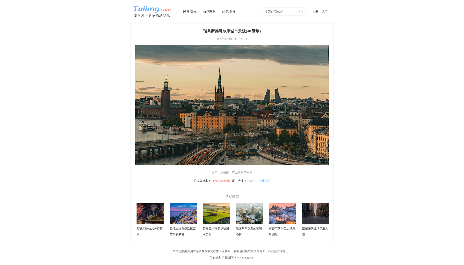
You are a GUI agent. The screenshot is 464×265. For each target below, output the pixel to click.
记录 (324, 11)
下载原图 (264, 181)
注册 (315, 11)
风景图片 (189, 11)
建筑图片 (229, 11)
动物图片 (209, 11)
